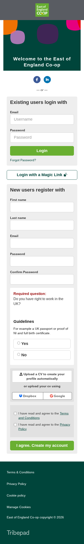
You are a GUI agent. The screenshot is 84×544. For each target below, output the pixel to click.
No (23, 355)
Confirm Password (24, 272)
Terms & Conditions (20, 472)
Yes (24, 343)
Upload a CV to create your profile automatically (44, 376)
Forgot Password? (23, 160)
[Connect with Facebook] (37, 79)
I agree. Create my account (42, 445)
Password (17, 254)
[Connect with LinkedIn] (47, 79)
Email (14, 236)
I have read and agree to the (43, 416)
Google (59, 396)
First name (18, 200)
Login (42, 150)
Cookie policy (16, 495)
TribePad (18, 533)
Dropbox (29, 396)
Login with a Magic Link (40, 175)
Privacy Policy (16, 484)
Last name (18, 218)
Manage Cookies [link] (19, 507)
